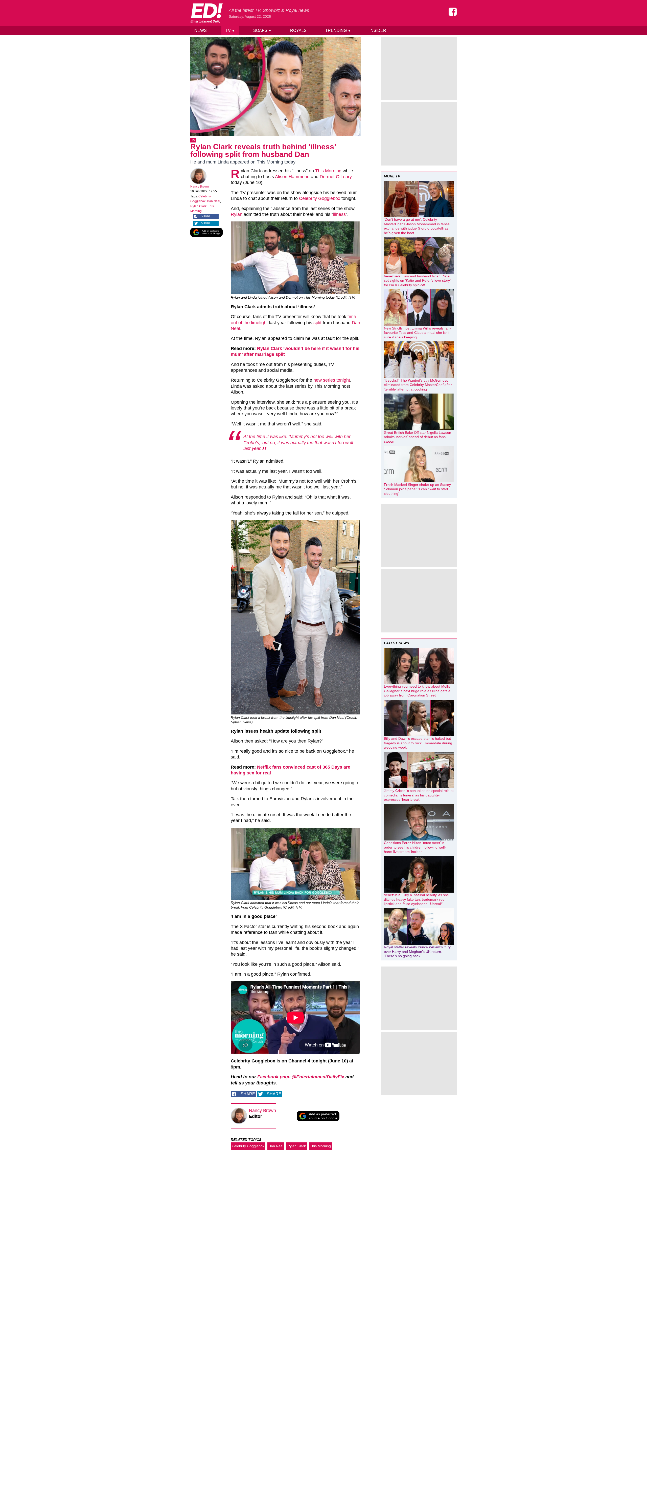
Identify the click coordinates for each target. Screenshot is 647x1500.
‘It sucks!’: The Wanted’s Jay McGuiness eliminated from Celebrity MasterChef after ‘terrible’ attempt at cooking (418, 384)
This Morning (328, 170)
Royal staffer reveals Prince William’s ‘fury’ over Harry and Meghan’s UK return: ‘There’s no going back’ (417, 951)
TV (230, 30)
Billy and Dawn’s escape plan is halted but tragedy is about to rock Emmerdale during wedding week (418, 742)
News (200, 30)
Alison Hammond (292, 176)
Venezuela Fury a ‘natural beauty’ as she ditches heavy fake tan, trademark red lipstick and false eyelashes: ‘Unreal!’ (416, 899)
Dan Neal (213, 201)
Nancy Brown (199, 186)
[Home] (206, 13)
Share (206, 216)
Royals (298, 30)
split (317, 322)
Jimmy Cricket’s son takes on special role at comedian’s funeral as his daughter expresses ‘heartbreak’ (419, 795)
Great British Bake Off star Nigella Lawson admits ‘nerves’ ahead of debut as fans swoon (417, 436)
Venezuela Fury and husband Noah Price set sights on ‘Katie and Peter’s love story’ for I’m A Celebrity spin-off (417, 280)
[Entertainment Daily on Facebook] (453, 12)
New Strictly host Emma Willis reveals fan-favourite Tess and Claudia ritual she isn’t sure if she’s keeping (417, 332)
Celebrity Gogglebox (319, 198)
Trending (338, 30)
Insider (377, 30)
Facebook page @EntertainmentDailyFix (300, 1076)
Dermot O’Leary (336, 176)
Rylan (236, 214)
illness (339, 214)
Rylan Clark (198, 206)
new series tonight (331, 380)
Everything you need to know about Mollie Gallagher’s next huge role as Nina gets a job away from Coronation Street (417, 690)
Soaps (262, 30)
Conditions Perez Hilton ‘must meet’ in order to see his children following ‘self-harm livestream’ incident (415, 847)
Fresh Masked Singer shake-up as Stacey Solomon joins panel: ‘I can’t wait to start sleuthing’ (417, 489)
